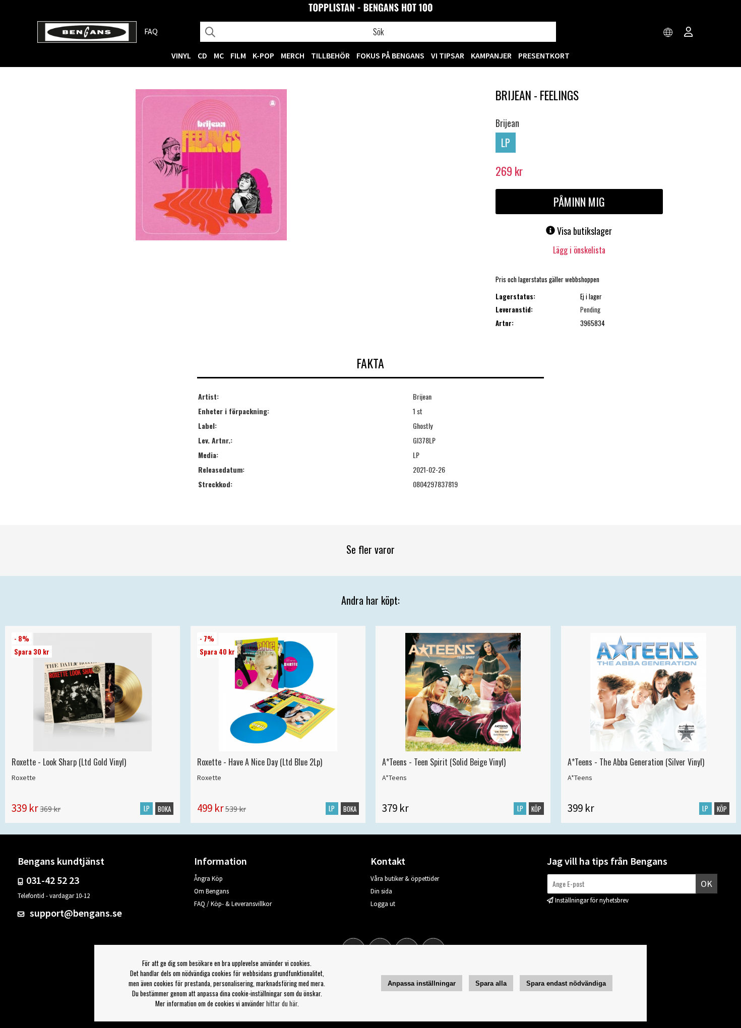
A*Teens (394, 777)
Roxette (24, 777)
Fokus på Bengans (390, 55)
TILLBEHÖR (330, 55)
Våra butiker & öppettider (405, 878)
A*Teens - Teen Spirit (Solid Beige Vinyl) (444, 762)
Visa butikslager (583, 230)
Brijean (507, 123)
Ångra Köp (208, 878)
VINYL (181, 55)
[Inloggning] (688, 33)
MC (219, 55)
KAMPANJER (491, 55)
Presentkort (544, 55)
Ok (706, 883)
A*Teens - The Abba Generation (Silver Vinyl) (636, 762)
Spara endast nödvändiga (566, 983)
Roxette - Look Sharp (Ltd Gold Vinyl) (69, 762)
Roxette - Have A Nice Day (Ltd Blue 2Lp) (259, 762)
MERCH (292, 55)
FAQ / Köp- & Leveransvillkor (233, 904)
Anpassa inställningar (422, 983)
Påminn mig (579, 202)
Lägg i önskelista (579, 250)
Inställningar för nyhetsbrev (592, 900)
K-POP (263, 55)
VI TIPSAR (447, 55)
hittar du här (281, 1003)
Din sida (381, 891)
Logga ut (383, 904)
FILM (238, 55)
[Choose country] (668, 33)
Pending (590, 309)
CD (202, 55)
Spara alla (491, 983)
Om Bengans (211, 891)
